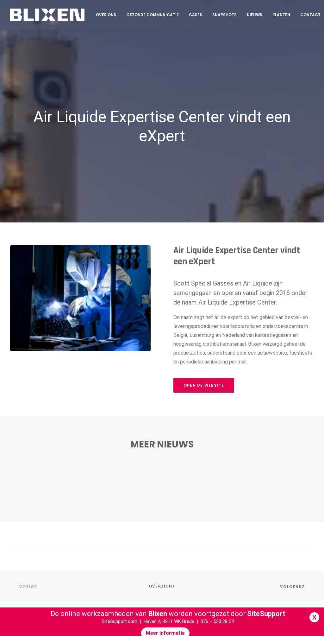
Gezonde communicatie (152, 14)
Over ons (106, 14)
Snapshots (224, 14)
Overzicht (162, 586)
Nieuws (254, 14)
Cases (195, 14)
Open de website (204, 385)
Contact (310, 14)
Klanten (281, 14)
